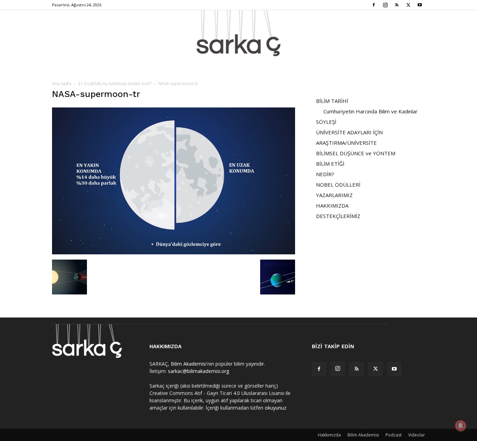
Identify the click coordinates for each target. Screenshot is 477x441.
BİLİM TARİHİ (332, 100)
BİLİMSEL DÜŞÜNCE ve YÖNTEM (355, 153)
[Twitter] (408, 5)
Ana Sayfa (61, 84)
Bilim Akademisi (188, 363)
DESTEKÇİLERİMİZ (338, 215)
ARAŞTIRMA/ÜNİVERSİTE (346, 142)
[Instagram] (385, 5)
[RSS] (396, 5)
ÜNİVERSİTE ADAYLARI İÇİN (349, 132)
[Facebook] (373, 5)
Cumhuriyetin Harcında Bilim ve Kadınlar (370, 111)
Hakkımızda (329, 435)
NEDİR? (325, 174)
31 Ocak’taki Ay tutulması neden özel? (115, 84)
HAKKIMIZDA (332, 205)
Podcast (394, 435)
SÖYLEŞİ (326, 121)
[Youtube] (419, 5)
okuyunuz (275, 407)
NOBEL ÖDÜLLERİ (338, 184)
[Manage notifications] (460, 425)
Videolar (416, 435)
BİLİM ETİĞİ (330, 163)
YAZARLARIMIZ (334, 195)
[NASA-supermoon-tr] (173, 252)
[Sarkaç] (238, 33)
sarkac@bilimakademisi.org (198, 371)
